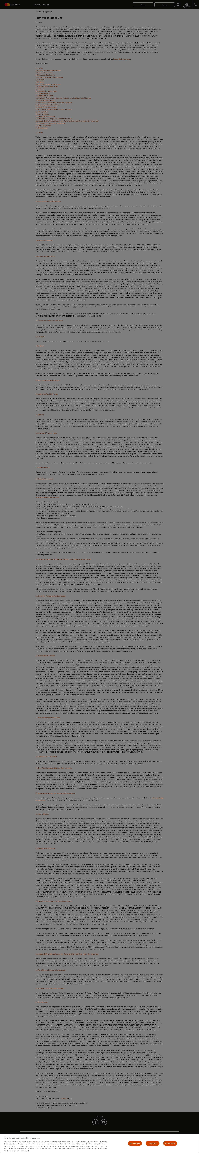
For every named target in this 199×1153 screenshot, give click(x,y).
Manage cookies (135, 1143)
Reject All (152, 1143)
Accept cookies (170, 1143)
